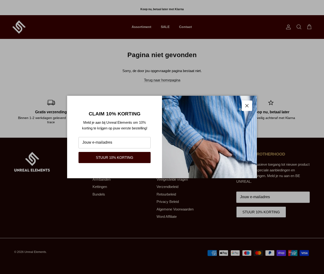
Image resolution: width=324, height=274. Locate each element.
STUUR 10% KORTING (114, 157)
